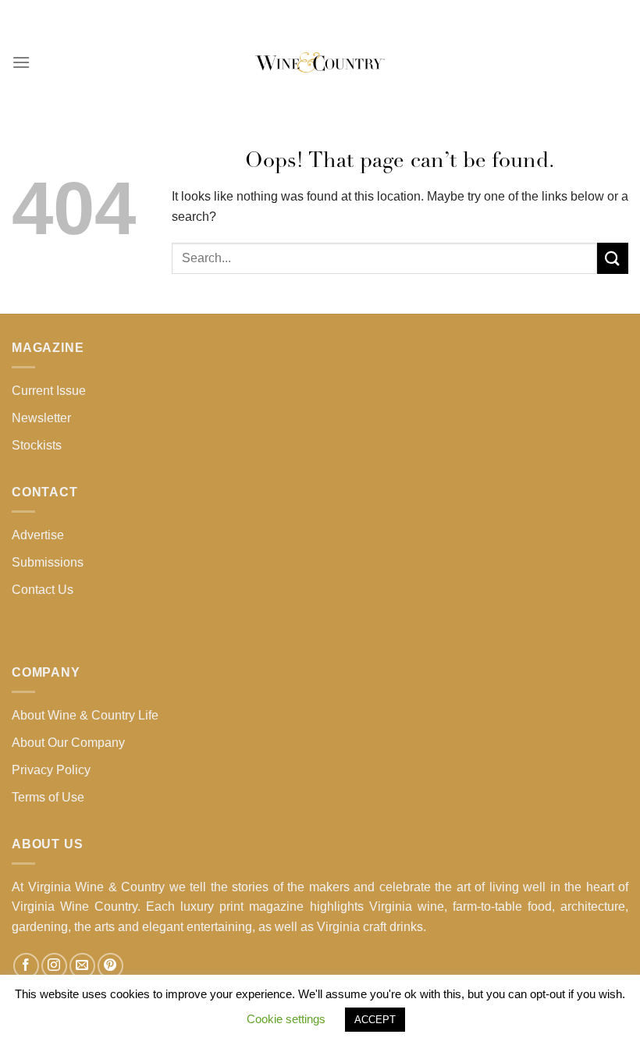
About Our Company (68, 742)
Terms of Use (48, 797)
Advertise (38, 535)
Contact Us (42, 589)
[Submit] (612, 258)
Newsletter (41, 418)
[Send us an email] (82, 966)
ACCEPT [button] (375, 1019)
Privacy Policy (51, 770)
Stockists (37, 445)
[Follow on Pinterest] (110, 966)
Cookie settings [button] (286, 1018)
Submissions (48, 562)
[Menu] (21, 62)
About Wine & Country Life (85, 715)
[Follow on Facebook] (26, 966)
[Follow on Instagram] (54, 966)
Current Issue (49, 390)
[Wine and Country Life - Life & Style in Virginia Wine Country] (320, 62)
